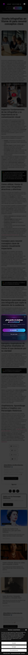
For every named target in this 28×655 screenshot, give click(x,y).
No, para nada (14, 334)
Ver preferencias (14, 650)
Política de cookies (6, 653)
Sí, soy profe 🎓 (14, 330)
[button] (26, 630)
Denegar (14, 646)
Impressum (23, 653)
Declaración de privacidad (15, 653)
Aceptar (14, 643)
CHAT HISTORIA (14, 4)
